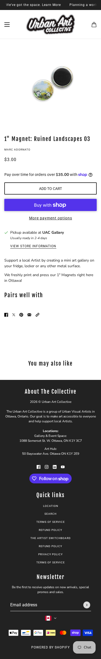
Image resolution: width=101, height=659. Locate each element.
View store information (33, 246)
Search (50, 513)
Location (50, 505)
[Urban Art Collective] (50, 24)
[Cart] (94, 24)
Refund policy (50, 529)
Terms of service (50, 562)
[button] (37, 314)
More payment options (50, 218)
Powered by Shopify (50, 647)
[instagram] (47, 466)
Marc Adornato (17, 149)
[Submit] (86, 604)
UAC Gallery (53, 232)
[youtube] (63, 466)
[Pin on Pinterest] (21, 314)
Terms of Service (50, 521)
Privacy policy (50, 554)
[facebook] (38, 466)
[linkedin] (55, 466)
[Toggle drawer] (7, 24)
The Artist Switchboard (50, 538)
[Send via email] (29, 314)
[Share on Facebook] (6, 314)
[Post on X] (13, 314)
